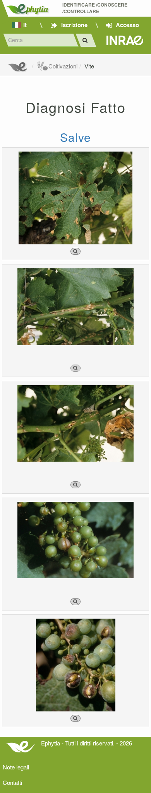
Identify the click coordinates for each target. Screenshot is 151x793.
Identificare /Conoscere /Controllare (95, 8)
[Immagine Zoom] (75, 251)
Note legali (16, 767)
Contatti (12, 782)
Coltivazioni (62, 66)
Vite (89, 66)
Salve (75, 137)
